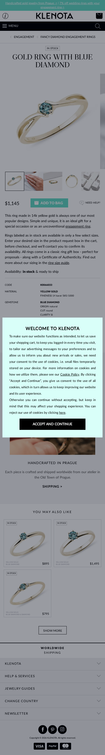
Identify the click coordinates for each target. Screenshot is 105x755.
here (62, 412)
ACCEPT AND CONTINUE (52, 424)
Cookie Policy (69, 374)
